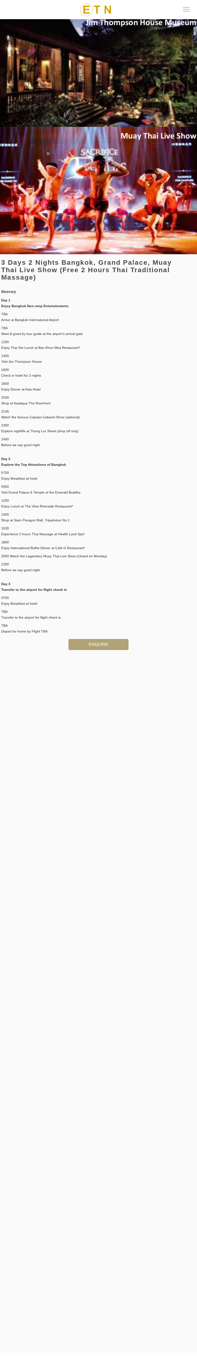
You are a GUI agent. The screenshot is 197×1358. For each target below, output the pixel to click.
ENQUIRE (98, 644)
